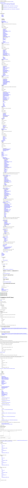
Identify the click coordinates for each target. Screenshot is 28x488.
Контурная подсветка (5, 70)
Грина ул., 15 (4, 4)
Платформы (4, 113)
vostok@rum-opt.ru (8, 402)
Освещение (4, 202)
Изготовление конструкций (6, 149)
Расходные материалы (4, 129)
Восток (2, 7)
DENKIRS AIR (4, 83)
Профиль (3, 16)
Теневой (4, 32)
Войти (4, 257)
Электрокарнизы (5, 33)
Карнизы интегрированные (6, 53)
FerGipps (4, 73)
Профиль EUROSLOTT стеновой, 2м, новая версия (20, 333)
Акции (2, 153)
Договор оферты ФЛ (4, 394)
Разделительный (5, 69)
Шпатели (4, 125)
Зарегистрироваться (2, 2)
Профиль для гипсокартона (5, 59)
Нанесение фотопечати (4, 387)
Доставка (3, 253)
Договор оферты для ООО (5, 393)
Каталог (3, 15)
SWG (3, 101)
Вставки (3, 382)
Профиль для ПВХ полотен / (5, 289)
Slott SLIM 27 (4, 39)
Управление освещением (7, 210)
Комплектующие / (4, 290)
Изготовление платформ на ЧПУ (5, 386)
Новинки (3, 154)
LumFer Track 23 (5, 84)
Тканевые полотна (4, 21)
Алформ (5, 169)
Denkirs (4, 57)
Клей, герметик (5, 138)
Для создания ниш (5, 31)
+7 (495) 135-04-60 (8, 4)
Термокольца (5, 222)
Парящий (4, 50)
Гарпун (5, 239)
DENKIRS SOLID (5, 82)
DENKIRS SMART (5, 79)
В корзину (2, 311)
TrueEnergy (5, 213)
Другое (4, 139)
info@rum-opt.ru (11, 409)
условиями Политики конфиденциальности (22, 440)
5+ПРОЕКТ (4, 41)
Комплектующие (5, 54)
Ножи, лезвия (4, 126)
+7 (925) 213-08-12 (15, 7)
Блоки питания (5, 98)
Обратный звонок (2, 13)
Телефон (9, 431)
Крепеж (4, 136)
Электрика (4, 245)
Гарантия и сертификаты (4, 392)
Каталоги (5, 240)
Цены (2, 152)
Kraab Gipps (4, 74)
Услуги (2, 141)
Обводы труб (4, 114)
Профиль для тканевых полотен (5, 42)
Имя (0, 431)
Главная (2, 14)
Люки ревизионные (6, 224)
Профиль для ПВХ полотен (6, 158)
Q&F (4, 212)
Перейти (7, 201)
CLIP (3, 104)
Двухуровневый (5, 30)
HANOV (5, 233)
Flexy (5, 168)
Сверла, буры (4, 137)
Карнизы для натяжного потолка (8, 161)
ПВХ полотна (4, 157)
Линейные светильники (6, 95)
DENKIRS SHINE (5, 80)
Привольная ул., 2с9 (6, 7)
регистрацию (11, 1)
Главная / (3, 288)
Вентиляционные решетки (6, 115)
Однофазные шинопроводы (6, 81)
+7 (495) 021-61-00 (11, 7)
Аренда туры (4, 150)
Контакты (3, 155)
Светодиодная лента (6, 204)
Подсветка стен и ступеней (6, 97)
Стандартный (4, 29)
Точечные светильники (5, 93)
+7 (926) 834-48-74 (12, 4)
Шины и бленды (3, 140)
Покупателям (3, 19)
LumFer (4, 58)
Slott (3, 103)
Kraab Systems (4, 38)
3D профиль (4, 35)
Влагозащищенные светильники (7, 94)
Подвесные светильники (7, 207)
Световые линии (5, 52)
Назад (2, 43)
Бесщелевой (5, 163)
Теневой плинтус (5, 66)
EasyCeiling (3, 254)
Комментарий (1, 435)
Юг (2, 4)
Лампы (4, 96)
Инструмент (3, 118)
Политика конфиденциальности (5, 423)
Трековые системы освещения (6, 36)
